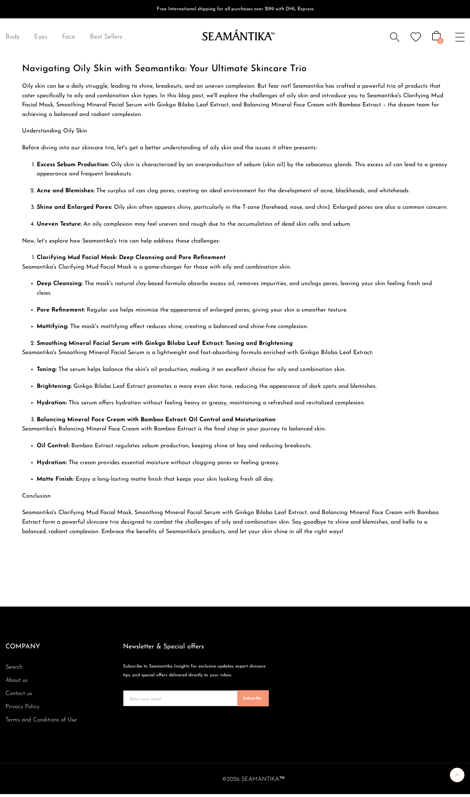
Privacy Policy (22, 707)
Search (14, 667)
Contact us (19, 693)
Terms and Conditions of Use (41, 720)
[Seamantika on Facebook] (124, 724)
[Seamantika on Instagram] (135, 724)
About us (17, 680)
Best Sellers (106, 37)
